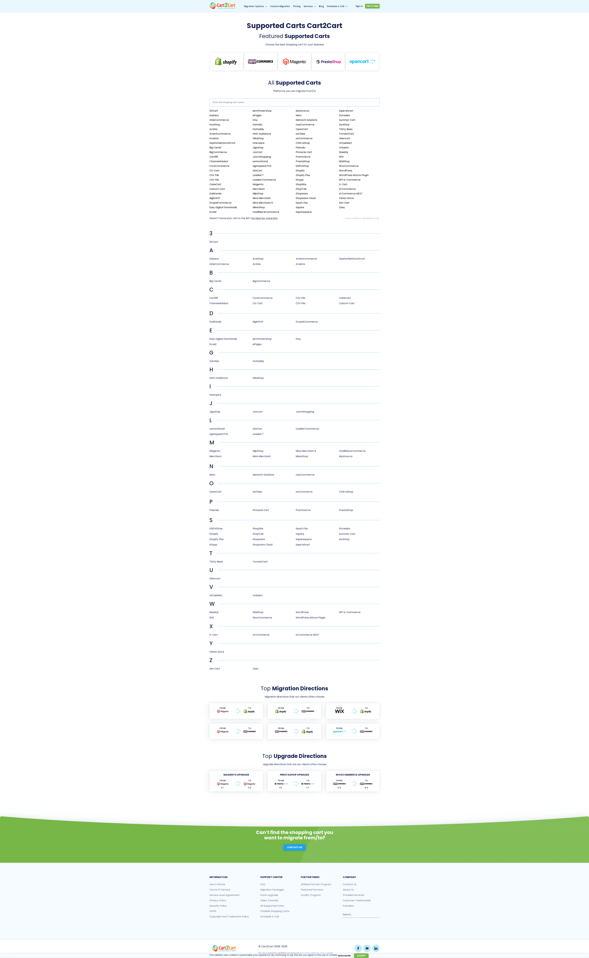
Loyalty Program (311, 895)
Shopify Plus (303, 175)
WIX (341, 157)
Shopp (300, 180)
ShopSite (301, 184)
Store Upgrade (269, 895)
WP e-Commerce (349, 180)
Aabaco (214, 115)
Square (300, 207)
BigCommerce (218, 152)
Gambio (257, 124)
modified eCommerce (266, 212)
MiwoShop (259, 207)
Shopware (302, 193)
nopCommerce (305, 124)
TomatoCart (346, 134)
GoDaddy (258, 129)
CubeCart (215, 184)
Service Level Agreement (224, 895)
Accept (361, 955)
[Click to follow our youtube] (367, 948)
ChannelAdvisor (218, 161)
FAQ (262, 884)
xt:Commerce (347, 189)
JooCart (258, 152)
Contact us (349, 884)
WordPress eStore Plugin (354, 175)
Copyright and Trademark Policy (229, 916)
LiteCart (257, 170)
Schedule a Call (335, 6)
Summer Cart (347, 120)
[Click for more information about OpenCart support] (362, 61)
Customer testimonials (357, 900)
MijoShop (258, 193)
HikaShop (258, 138)
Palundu (300, 147)
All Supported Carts (272, 906)
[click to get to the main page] (224, 948)
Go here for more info (264, 218)
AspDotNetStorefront (222, 143)
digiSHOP (214, 198)
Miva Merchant (262, 198)
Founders (348, 906)
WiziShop (344, 161)
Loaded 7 (258, 175)
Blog (321, 6)
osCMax (300, 134)
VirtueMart (345, 143)
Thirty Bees (345, 129)
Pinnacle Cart (304, 152)
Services (308, 6)
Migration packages (272, 889)
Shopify (300, 170)
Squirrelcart (346, 111)
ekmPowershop (262, 111)
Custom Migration (280, 6)
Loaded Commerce (264, 180)
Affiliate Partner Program (316, 884)
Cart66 (213, 157)
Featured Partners (312, 889)
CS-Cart (214, 170)
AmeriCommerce (220, 134)
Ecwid (212, 212)
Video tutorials (269, 900)
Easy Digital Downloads (223, 207)
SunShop (344, 124)
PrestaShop (303, 161)
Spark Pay (302, 203)
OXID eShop (303, 143)
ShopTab (301, 189)
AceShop (214, 124)
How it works (217, 884)
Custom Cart (217, 189)
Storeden (344, 115)
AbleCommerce (219, 120)
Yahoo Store (346, 198)
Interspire (258, 143)
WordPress (345, 170)
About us (348, 889)
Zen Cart (344, 203)
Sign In (359, 6)
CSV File (214, 175)
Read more (344, 955)
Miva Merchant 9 (263, 203)
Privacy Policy (305, 953)
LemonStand (260, 161)
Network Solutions (306, 120)
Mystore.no (302, 111)
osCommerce (304, 138)
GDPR (212, 911)
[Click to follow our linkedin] (376, 948)
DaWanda (215, 193)
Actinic (213, 129)
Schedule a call (269, 916)
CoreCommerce (219, 166)
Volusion (344, 147)
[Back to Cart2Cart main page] (222, 8)
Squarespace (304, 212)
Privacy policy (217, 900)
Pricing (296, 6)
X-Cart (343, 184)
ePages (257, 115)
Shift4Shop (302, 166)
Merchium (259, 189)
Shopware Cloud (306, 198)
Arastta (214, 138)
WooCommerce (348, 166)
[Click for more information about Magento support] (294, 61)
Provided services (353, 895)
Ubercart (344, 138)
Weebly (343, 152)
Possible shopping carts (274, 911)
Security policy (218, 906)
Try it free (372, 6)
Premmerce (303, 157)
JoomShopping (262, 157)
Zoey (342, 207)
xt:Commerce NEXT (350, 193)
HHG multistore (262, 134)
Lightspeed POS (262, 166)
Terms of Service (219, 889)
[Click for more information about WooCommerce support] (260, 61)
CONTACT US (294, 847)
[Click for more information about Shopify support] (226, 61)
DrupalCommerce (220, 203)
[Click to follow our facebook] (358, 948)
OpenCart (302, 129)
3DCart (213, 111)
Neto (299, 115)
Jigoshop (258, 147)
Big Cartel (215, 147)
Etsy (255, 120)
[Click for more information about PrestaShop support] (328, 61)
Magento (258, 184)
